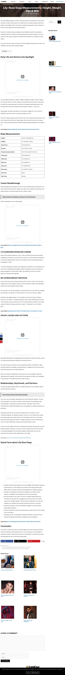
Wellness (21, 1)
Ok (28, 672)
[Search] (59, 22)
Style (29, 1)
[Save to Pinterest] (1, 342)
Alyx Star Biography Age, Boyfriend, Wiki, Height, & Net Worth (23, 521)
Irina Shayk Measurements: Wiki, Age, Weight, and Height (15, 548)
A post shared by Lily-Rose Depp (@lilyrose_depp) (23, 96)
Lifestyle (13, 1)
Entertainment (60, 1)
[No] (63, 671)
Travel (52, 1)
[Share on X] (1, 339)
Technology (45, 1)
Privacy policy (35, 672)
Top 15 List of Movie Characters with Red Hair (18, 437)
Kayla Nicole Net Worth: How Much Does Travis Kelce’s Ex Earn (25, 311)
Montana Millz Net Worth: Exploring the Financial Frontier (23, 129)
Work (36, 1)
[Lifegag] (3, 1)
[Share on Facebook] (1, 336)
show (9, 51)
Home (4, 4)
